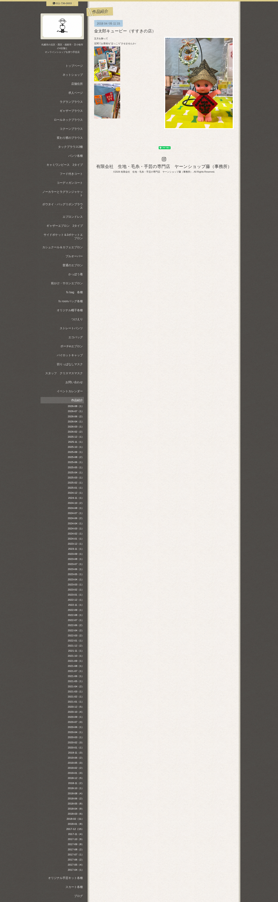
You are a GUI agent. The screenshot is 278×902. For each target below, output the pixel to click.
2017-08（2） (76, 849)
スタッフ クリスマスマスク (64, 373)
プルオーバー (74, 256)
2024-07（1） (76, 513)
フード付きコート (71, 173)
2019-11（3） (76, 752)
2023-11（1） (76, 548)
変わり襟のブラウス (70, 137)
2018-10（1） (76, 788)
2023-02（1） (76, 589)
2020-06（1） (76, 727)
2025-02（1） (76, 482)
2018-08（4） (76, 793)
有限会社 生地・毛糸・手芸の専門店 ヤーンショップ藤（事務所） (164, 166)
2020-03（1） (76, 737)
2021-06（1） (76, 676)
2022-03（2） (76, 635)
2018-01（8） (76, 823)
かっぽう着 (75, 274)
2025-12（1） (76, 436)
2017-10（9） (76, 839)
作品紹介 (77, 400)
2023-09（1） (76, 553)
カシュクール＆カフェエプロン (62, 247)
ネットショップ (73, 74)
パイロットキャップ (70, 355)
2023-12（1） (76, 543)
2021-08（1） (76, 666)
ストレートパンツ (71, 328)
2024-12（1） (76, 492)
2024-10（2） (76, 503)
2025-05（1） (76, 467)
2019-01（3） (76, 773)
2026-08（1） (76, 406)
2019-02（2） (76, 767)
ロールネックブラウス (68, 119)
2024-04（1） (76, 523)
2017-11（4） (76, 834)
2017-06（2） (76, 859)
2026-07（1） (76, 411)
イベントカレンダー (70, 391)
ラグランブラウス (71, 101)
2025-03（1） (76, 477)
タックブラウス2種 (70, 146)
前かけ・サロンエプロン (67, 283)
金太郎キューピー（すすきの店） (125, 31)
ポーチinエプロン (71, 346)
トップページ (74, 65)
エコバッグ (75, 337)
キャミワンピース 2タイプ (64, 164)
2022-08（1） (76, 615)
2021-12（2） (76, 645)
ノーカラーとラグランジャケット (62, 193)
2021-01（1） (76, 701)
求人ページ (75, 92)
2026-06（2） (76, 416)
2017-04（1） (76, 869)
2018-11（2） (76, 783)
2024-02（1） (76, 533)
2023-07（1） (76, 564)
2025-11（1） (76, 441)
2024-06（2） (76, 518)
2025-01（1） (76, 487)
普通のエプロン (73, 265)
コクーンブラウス (71, 128)
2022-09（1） (76, 609)
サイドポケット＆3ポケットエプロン (63, 236)
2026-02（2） (76, 431)
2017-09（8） (76, 844)
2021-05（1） (76, 681)
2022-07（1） (76, 620)
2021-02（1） (76, 696)
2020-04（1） (76, 732)
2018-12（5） (76, 778)
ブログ (78, 896)
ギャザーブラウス (71, 110)
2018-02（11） (75, 818)
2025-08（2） (76, 457)
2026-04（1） (76, 421)
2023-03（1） (76, 584)
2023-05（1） (76, 574)
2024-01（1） (76, 538)
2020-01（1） (76, 747)
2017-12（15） (75, 829)
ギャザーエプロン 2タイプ (64, 225)
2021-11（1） (76, 650)
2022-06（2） (76, 625)
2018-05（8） (76, 803)
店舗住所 (77, 83)
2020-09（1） (76, 716)
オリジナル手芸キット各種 (65, 878)
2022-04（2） (76, 630)
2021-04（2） (76, 686)
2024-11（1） (76, 497)
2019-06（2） (76, 757)
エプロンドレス (73, 216)
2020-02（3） (76, 742)
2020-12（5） (76, 706)
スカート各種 (74, 887)
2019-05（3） (76, 762)
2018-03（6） (76, 813)
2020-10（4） (76, 711)
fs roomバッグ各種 (70, 301)
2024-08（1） (76, 508)
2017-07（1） (76, 854)
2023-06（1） (76, 569)
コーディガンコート (70, 182)
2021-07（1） (76, 671)
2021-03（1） (76, 691)
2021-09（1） (76, 660)
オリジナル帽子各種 (70, 310)
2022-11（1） (76, 604)
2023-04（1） (76, 579)
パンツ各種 (75, 155)
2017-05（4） (76, 864)
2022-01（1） (76, 640)
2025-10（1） (76, 446)
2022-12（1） (76, 599)
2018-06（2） (76, 798)
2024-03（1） (76, 528)
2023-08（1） (76, 559)
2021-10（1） (76, 655)
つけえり (77, 319)
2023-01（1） (76, 594)
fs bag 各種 (74, 292)
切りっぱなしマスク (70, 364)
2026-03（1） (76, 426)
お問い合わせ (74, 382)
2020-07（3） (76, 722)
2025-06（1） (76, 462)
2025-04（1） (76, 472)
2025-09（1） (76, 452)
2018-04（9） (76, 808)
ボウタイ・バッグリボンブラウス (62, 206)
